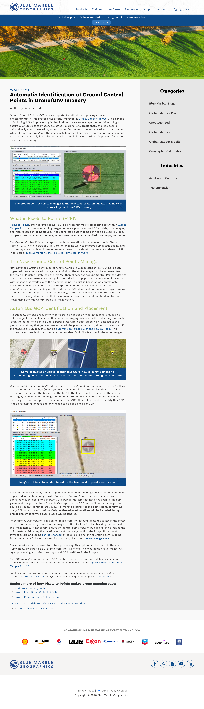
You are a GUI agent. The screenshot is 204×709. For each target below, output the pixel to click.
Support (148, 9)
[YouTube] (181, 663)
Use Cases (113, 9)
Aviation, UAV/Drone (163, 178)
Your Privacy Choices (113, 690)
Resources (132, 9)
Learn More (101, 22)
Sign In (189, 9)
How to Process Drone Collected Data (38, 597)
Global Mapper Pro (162, 113)
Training (97, 9)
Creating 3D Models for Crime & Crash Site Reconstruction (48, 603)
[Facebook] (154, 663)
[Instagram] (172, 663)
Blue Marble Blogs (162, 103)
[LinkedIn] (190, 663)
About (162, 9)
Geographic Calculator (165, 151)
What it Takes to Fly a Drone (37, 608)
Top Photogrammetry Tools (29, 588)
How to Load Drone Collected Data (36, 592)
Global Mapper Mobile (165, 141)
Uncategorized (159, 122)
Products (81, 9)
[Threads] (163, 663)
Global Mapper (159, 132)
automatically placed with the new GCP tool (83, 328)
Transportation (159, 187)
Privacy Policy (85, 690)
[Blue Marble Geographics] (31, 7)
